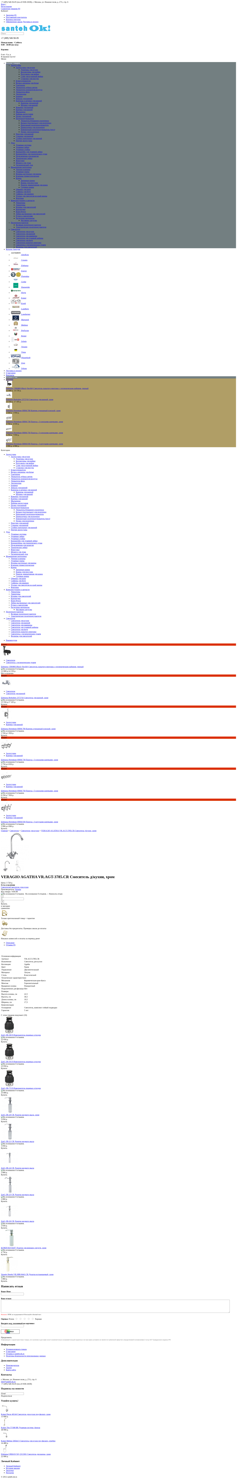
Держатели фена (23, 92)
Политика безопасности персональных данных (26, 1356)
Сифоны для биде (23, 192)
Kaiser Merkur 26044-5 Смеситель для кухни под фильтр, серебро (28, 1441)
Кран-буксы (21, 212)
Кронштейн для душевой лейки (29, 152)
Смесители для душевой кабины (29, 238)
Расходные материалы (25, 218)
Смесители (15, 229)
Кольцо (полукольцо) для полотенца (36, 123)
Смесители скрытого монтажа (28, 243)
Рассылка (10, 1473)
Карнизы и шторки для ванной (29, 101)
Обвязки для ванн (23, 189)
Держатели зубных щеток (26, 87)
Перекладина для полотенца (33, 127)
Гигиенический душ (24, 165)
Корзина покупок (13, 19)
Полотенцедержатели (25, 118)
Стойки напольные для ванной (29, 138)
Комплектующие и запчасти (23, 200)
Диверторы (20, 205)
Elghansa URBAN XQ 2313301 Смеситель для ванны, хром (26, 1454)
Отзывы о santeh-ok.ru (15, 1354)
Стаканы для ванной (24, 136)
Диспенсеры (21, 94)
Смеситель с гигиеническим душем (31, 245)
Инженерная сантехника (21, 167)
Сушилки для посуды (30, 79)
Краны (18, 178)
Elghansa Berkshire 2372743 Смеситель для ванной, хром (29, 399)
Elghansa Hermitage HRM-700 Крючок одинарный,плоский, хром (33, 411)
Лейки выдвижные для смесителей (30, 214)
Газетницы (20, 85)
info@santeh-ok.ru (8, 1382)
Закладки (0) (11, 15)
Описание (10, 943)
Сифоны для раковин (25, 194)
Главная (4, 831)
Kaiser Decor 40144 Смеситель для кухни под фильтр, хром (25, 1414)
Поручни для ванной (24, 134)
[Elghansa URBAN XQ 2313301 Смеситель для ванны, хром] (5, 1452)
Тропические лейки (24, 158)
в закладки (5, 906)
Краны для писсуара (29, 183)
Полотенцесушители (19, 223)
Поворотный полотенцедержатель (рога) (38, 130)
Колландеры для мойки (30, 72)
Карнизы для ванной (29, 103)
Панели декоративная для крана (34, 185)
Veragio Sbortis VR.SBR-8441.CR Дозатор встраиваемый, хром (27, 1274)
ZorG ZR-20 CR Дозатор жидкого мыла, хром (20, 1115)
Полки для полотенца (30, 132)
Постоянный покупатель (16, 17)
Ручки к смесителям (24, 216)
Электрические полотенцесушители (31, 227)
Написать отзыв (55, 894)
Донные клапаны (23, 169)
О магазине (11, 1351)
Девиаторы (20, 203)
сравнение (5, 908)
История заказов (13, 1468)
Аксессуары (16, 65)
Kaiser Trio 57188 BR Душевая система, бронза (20, 1428)
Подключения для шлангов (27, 156)
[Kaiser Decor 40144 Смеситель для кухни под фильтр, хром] (5, 1412)
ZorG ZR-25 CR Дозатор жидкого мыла (17, 1195)
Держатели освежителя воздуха (29, 90)
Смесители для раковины (26, 236)
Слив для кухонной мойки (32, 76)
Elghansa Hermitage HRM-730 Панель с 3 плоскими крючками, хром (34, 422)
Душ (13, 143)
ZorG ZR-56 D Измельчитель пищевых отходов (21, 1062)
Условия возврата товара (16, 1349)
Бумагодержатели (23, 81)
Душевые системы (23, 145)
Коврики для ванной (24, 107)
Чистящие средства (29, 220)
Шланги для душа (23, 163)
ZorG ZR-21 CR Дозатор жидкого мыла (17, 1141)
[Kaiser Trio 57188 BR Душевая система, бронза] (5, 1425)
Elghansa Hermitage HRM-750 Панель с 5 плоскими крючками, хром (34, 433)
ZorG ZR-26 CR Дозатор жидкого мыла (17, 1221)
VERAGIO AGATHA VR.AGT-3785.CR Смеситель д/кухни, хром (68, 831)
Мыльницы (20, 112)
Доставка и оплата (30, 22)
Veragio (18, 889)
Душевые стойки (23, 149)
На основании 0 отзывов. (36, 894)
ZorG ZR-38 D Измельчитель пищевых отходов (21, 1035)
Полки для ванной (23, 116)
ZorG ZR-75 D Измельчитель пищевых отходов (21, 1088)
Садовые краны (27, 187)
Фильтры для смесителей (26, 247)
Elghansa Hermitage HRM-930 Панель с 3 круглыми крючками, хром (34, 444)
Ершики (19, 96)
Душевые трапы (22, 172)
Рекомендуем (11, 640)
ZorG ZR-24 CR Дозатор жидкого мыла (17, 1168)
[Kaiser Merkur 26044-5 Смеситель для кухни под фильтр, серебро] (5, 1439)
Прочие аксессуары (24, 141)
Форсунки (20, 161)
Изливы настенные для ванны (28, 174)
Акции (9, 1368)
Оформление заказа (14, 22)
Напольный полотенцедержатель (35, 125)
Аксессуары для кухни (25, 67)
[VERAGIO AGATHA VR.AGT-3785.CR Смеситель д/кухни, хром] (15, 859)
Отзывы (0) (10, 945)
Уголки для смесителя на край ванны (31, 196)
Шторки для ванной (29, 105)
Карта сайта (11, 1370)
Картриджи (20, 209)
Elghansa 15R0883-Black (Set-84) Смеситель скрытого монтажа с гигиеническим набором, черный (47, 388)
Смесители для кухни (25, 231)
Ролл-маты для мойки (30, 74)
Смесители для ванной (25, 234)
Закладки (10, 1470)
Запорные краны (28, 181)
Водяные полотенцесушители (28, 225)
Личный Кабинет (13, 1466)
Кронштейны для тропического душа (31, 154)
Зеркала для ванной (24, 99)
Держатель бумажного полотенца (35, 121)
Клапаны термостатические (27, 176)
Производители (12, 1365)
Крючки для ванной (24, 110)
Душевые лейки (22, 147)
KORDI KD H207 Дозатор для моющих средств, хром (23, 1248)
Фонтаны (20, 198)
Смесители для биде (24, 240)
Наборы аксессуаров (24, 114)
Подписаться (6, 1396)
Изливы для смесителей (26, 207)
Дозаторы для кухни (29, 70)
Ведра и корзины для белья (27, 83)
